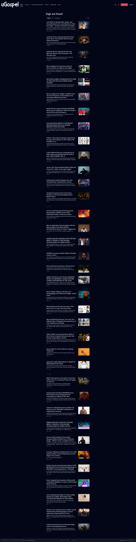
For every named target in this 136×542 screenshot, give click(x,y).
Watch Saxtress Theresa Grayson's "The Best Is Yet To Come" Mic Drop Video (60, 307)
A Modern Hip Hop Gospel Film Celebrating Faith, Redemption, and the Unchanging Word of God (58, 384)
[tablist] (53, 18)
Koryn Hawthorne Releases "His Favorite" (60, 266)
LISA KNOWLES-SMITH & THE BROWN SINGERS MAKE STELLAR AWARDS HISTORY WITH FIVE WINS (59, 125)
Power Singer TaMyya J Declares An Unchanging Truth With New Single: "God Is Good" (61, 293)
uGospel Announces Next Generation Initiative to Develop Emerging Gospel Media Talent (59, 194)
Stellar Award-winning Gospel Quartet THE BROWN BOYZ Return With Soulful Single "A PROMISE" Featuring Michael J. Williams (61, 467)
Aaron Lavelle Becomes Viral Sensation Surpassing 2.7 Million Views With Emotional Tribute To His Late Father (59, 212)
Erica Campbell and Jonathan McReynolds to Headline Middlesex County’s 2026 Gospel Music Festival (61, 482)
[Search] (115, 4)
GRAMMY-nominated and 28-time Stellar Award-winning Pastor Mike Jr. (60, 353)
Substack (121, 540)
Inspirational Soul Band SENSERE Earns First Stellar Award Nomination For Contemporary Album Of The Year (60, 394)
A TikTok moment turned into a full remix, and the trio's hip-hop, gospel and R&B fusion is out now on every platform (61, 171)
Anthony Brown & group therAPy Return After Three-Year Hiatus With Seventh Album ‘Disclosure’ (60, 38)
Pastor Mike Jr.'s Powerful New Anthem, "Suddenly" (60, 350)
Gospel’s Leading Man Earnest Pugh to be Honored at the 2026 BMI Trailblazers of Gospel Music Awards (60, 409)
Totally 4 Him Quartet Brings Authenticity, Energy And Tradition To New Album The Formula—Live (60, 139)
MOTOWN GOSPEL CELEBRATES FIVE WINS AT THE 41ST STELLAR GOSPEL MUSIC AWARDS (61, 81)
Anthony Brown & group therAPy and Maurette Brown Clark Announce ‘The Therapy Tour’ (59, 53)
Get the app (73, 540)
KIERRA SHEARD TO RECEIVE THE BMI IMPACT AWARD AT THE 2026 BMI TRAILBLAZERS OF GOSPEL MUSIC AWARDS (59, 424)
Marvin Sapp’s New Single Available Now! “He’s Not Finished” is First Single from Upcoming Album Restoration (60, 95)
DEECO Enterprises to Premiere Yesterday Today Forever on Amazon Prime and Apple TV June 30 (61, 380)
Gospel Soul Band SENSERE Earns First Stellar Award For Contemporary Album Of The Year (60, 114)
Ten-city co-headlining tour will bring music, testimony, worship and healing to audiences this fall (59, 57)
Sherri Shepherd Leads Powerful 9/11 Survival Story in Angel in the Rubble (59, 67)
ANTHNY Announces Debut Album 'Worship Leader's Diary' (61, 254)
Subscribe (124, 4)
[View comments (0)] (57, 33)
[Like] (47, 47)
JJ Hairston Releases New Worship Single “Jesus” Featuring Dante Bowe (60, 525)
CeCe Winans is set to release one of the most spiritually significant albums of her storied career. (60, 501)
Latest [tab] (48, 18)
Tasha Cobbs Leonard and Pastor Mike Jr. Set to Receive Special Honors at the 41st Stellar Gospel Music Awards (60, 336)
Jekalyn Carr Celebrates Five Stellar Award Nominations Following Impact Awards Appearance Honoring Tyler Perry (61, 511)
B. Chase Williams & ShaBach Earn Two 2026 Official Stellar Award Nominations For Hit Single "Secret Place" (61, 454)
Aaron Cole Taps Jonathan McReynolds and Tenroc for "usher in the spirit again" (61, 168)
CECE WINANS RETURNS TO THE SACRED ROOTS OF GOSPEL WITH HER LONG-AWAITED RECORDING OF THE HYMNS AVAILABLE (60, 497)
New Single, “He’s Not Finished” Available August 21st (59, 231)
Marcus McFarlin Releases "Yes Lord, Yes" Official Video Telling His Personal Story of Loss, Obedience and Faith (61, 321)
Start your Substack (65, 540)
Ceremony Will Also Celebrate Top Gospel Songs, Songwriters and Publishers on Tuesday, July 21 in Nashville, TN (61, 428)
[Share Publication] (118, 4)
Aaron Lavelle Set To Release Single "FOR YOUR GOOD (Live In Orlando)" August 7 (61, 217)
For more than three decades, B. (54, 457)
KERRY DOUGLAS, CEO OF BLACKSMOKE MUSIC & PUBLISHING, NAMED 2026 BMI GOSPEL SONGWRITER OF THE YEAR (60, 279)
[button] (21, 4)
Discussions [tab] (57, 18)
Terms (26, 540)
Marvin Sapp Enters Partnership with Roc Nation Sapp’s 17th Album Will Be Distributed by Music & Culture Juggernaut (61, 227)
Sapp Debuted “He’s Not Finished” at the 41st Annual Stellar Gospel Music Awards (60, 100)
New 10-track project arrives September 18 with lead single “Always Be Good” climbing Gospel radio (60, 43)
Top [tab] (52, 18)
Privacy (23, 540)
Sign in (131, 4)
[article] (68, 27)
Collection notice (32, 540)
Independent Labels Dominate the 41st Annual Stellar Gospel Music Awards (59, 181)
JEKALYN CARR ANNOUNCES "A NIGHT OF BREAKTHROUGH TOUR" (60, 363)
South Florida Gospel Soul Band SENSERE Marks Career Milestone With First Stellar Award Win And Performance (61, 110)
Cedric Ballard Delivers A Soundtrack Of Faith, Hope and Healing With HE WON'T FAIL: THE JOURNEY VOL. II (60, 154)
